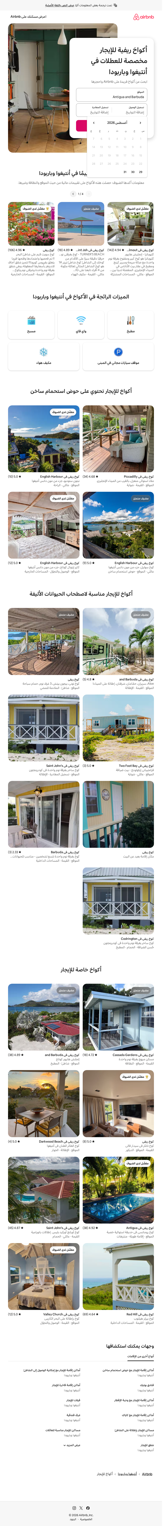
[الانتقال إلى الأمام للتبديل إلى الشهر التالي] (94, 123)
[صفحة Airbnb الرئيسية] (143, 16)
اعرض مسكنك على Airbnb (28, 16)
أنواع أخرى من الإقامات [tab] (140, 1356)
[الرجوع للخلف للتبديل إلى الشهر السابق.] (140, 123)
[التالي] (73, 194)
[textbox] (129, 112)
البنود (73, 1519)
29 (140, 172)
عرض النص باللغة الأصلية (59, 5)
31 (125, 172)
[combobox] (111, 97)
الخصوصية (86, 1519)
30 (133, 172)
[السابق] (89, 194)
